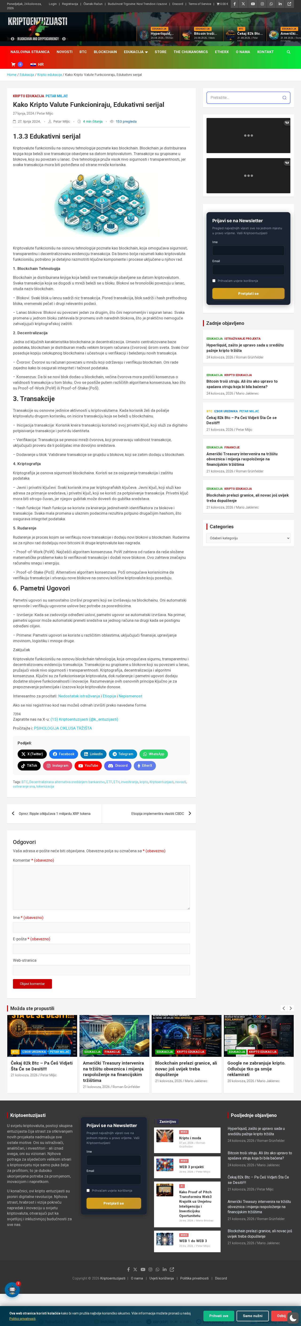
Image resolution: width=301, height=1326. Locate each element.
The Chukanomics (191, 52)
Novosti (64, 52)
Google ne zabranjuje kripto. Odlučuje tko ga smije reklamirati (184, 1068)
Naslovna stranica (30, 52)
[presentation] (284, 1008)
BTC (83, 52)
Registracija (70, 4)
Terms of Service (200, 4)
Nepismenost (130, 696)
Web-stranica (24, 960)
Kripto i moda (190, 1138)
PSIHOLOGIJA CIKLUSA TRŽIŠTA (63, 728)
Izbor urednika (226, 411)
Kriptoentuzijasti (162, 782)
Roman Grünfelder (250, 357)
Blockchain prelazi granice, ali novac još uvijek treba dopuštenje (247, 498)
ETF (109, 782)
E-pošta (31, 939)
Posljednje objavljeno (254, 1115)
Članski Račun (93, 4)
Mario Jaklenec (247, 393)
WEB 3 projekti (191, 1167)
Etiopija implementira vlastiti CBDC (157, 814)
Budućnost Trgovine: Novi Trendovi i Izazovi (137, 4)
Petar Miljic (45, 113)
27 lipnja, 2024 (23, 113)
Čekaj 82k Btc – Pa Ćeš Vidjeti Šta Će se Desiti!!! (241, 420)
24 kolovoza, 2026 (219, 357)
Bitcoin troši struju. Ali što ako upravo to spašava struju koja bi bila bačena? (242, 384)
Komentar (33, 860)
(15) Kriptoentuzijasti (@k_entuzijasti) (84, 719)
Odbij (281, 1316)
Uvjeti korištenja (162, 1278)
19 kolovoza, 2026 (240, 1075)
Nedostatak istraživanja (79, 696)
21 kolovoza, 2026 (219, 430)
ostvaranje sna (24, 786)
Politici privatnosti (22, 1319)
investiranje (129, 782)
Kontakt (265, 52)
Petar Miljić (57, 96)
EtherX (222, 52)
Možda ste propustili (32, 1008)
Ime (28, 917)
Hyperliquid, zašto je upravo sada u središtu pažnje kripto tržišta (245, 348)
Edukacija (134, 52)
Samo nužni (252, 1316)
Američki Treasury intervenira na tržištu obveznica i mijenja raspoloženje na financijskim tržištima (241, 459)
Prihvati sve (218, 1316)
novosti (180, 782)
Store (160, 52)
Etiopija (109, 696)
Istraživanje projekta (242, 338)
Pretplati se (248, 293)
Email (216, 261)
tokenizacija (45, 786)
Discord (177, 4)
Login (53, 4)
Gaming (235, 1052)
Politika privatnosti (194, 1278)
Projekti (252, 1052)
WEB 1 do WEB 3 (193, 1241)
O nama (243, 52)
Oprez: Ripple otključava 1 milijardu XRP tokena (55, 814)
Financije (232, 447)
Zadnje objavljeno (225, 323)
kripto (144, 782)
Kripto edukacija (28, 96)
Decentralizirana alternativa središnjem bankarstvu (67, 782)
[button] (293, 1318)
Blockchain (105, 52)
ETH (117, 782)
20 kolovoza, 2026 (168, 1081)
